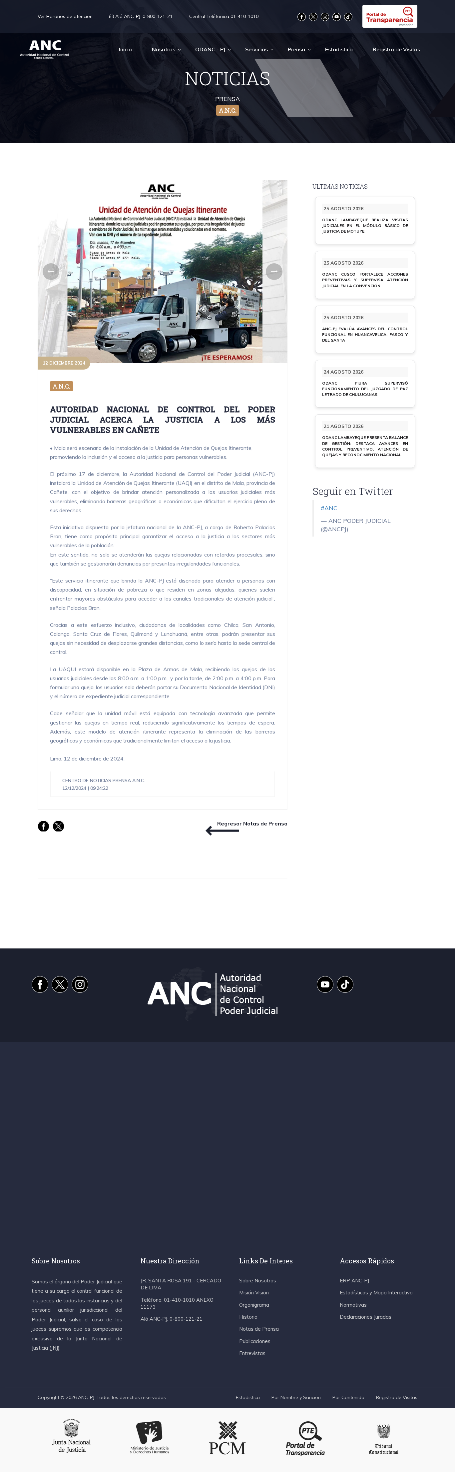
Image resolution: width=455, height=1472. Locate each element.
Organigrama (254, 1305)
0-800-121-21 (144, 16)
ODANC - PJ (210, 49)
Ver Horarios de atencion (65, 16)
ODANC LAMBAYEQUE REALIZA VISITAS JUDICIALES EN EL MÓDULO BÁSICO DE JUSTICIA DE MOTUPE (365, 225)
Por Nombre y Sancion (296, 1397)
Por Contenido (348, 1397)
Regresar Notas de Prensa (252, 823)
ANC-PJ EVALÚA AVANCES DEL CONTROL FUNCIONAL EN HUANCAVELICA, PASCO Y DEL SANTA (365, 334)
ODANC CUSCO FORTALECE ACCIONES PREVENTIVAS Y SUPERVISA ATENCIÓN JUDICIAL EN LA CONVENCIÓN (365, 280)
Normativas (353, 1305)
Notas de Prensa (259, 1329)
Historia (248, 1317)
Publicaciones (254, 1341)
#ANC (329, 508)
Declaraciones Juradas (365, 1317)
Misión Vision (254, 1292)
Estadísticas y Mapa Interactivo (376, 1292)
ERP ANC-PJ (354, 1280)
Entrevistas (252, 1353)
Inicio (125, 49)
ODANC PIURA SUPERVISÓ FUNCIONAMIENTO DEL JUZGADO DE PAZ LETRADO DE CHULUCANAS (365, 389)
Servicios (256, 49)
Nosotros (163, 49)
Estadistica (339, 49)
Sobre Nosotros (257, 1280)
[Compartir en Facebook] (43, 825)
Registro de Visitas (396, 49)
